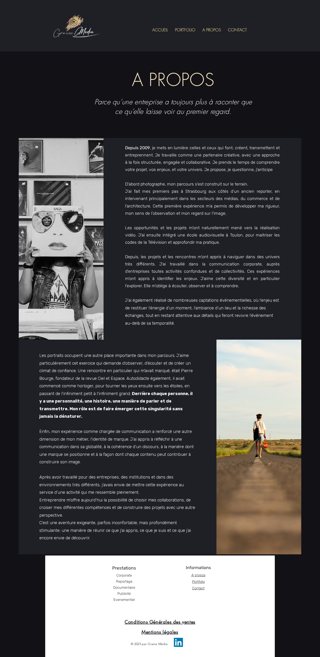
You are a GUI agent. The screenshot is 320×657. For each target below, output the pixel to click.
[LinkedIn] (178, 642)
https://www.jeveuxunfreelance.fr (161, 654)
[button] (185, 29)
